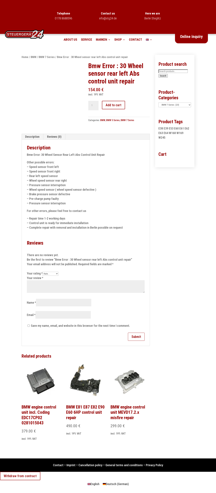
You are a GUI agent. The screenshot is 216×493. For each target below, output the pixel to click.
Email (31, 315)
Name (31, 302)
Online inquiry (191, 36)
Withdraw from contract (20, 476)
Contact (135, 39)
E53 (171, 128)
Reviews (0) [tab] (54, 136)
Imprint (70, 465)
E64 (166, 133)
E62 (187, 128)
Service (86, 39)
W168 (172, 133)
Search (163, 76)
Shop (118, 39)
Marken (101, 39)
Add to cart (113, 105)
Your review (35, 278)
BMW (33, 57)
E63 (160, 133)
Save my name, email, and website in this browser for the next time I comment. (80, 325)
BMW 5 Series (113, 120)
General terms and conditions (124, 465)
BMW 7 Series (47, 57)
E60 (176, 128)
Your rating (35, 273)
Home (25, 57)
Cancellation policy (90, 465)
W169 (180, 133)
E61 (181, 128)
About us (70, 39)
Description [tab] (32, 136)
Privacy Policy (154, 465)
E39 (166, 128)
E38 (160, 128)
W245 (161, 137)
